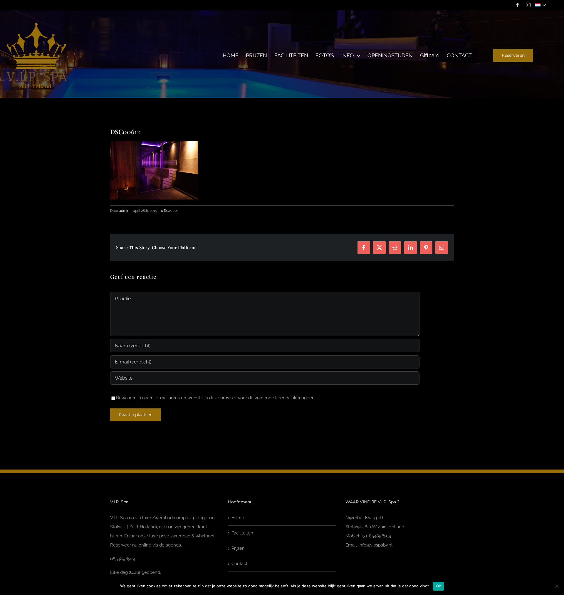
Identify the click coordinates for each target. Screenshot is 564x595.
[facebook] (517, 5)
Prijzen (238, 548)
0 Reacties (169, 211)
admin (124, 211)
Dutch (541, 5)
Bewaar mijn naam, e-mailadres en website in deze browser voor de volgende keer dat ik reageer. (215, 397)
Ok (438, 586)
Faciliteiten (242, 533)
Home (237, 517)
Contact (239, 563)
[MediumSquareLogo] (37, 24)
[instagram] (528, 5)
